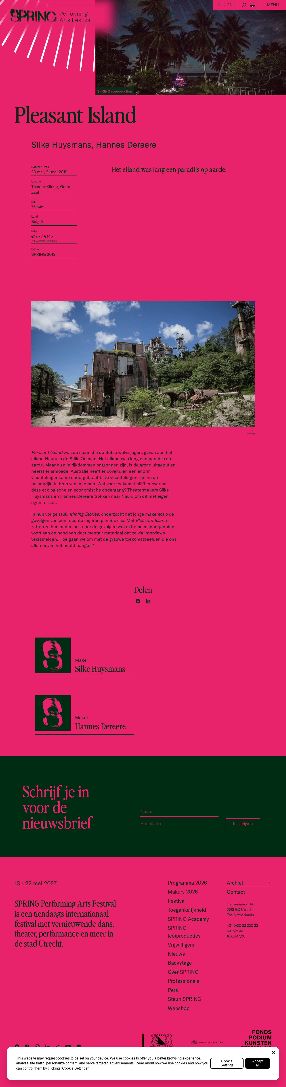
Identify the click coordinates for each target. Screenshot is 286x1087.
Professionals (183, 981)
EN (230, 4)
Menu (273, 4)
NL (220, 4)
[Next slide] (251, 434)
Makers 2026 (183, 891)
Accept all (257, 1063)
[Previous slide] (239, 434)
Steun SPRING (184, 999)
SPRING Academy (188, 919)
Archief (235, 882)
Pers (173, 990)
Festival (177, 901)
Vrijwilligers (181, 944)
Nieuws (176, 954)
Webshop (178, 1008)
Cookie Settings (227, 1063)
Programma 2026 (187, 882)
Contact (236, 892)
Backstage (180, 963)
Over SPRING (183, 972)
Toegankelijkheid (187, 910)
